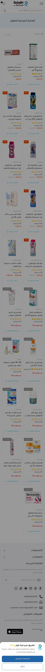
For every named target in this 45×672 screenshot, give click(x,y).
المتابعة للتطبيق (22, 659)
